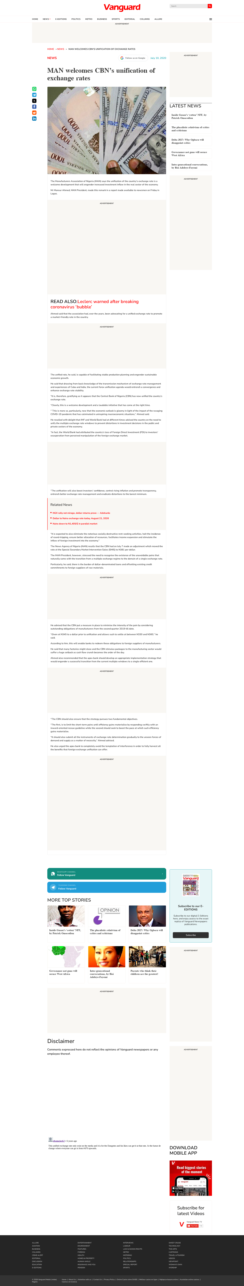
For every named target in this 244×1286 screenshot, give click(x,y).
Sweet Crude (175, 1243)
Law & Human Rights (132, 1249)
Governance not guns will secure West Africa (189, 153)
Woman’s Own (175, 1264)
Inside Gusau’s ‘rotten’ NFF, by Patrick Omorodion (189, 116)
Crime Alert (37, 1255)
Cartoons (173, 1252)
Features (82, 1249)
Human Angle (84, 1261)
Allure (35, 1243)
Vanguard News (122, 8)
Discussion (37, 1261)
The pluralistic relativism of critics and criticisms (190, 128)
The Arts (173, 1249)
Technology (174, 1246)
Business (102, 19)
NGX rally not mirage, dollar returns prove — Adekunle (81, 513)
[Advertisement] (107, 247)
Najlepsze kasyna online (168, 1279)
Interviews (128, 1243)
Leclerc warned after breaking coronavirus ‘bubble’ (95, 304)
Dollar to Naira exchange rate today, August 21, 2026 (81, 518)
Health (81, 1255)
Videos (172, 1258)
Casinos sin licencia (69, 1282)
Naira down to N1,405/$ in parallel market (75, 523)
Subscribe (191, 935)
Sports (116, 19)
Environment (84, 1246)
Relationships (129, 1261)
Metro (88, 19)
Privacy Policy (109, 1279)
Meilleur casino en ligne (148, 1279)
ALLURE (158, 19)
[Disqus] (106, 1099)
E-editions (61, 19)
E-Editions (36, 1268)
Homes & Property (86, 1258)
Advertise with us (84, 1279)
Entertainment (84, 1243)
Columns (145, 19)
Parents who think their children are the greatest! (144, 972)
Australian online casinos (189, 1279)
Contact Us (97, 1279)
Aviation (36, 1246)
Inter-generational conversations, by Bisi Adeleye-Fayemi (190, 166)
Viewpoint (173, 1261)
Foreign (81, 1252)
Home (35, 19)
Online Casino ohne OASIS (127, 1279)
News (46, 19)
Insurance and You (86, 1264)
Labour (126, 1246)
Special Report (130, 1264)
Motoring (127, 1255)
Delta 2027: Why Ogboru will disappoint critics (188, 141)
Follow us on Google (135, 58)
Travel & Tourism (176, 1255)
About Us (72, 1279)
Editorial (130, 19)
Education (37, 1264)
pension (81, 1268)
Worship (173, 1268)
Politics (75, 19)
